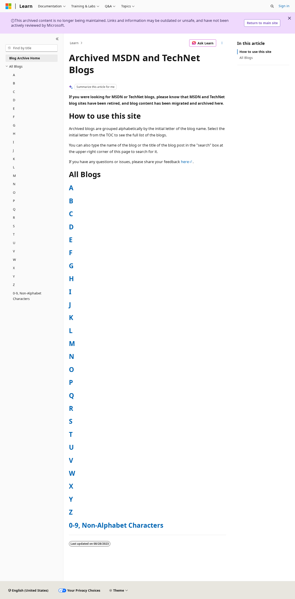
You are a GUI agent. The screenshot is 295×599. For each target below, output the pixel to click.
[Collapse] (57, 39)
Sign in (284, 6)
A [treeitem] (14, 75)
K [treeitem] (14, 159)
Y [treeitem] (14, 276)
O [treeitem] (14, 192)
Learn (74, 43)
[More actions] (222, 43)
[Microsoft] (9, 6)
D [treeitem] (14, 100)
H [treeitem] (14, 133)
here (185, 161)
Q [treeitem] (14, 209)
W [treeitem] (14, 259)
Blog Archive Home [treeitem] (24, 58)
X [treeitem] (14, 268)
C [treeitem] (14, 91)
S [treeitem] (14, 226)
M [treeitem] (14, 175)
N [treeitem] (14, 184)
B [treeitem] (14, 83)
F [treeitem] (14, 117)
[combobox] (32, 48)
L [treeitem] (14, 167)
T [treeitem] (14, 234)
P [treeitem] (14, 201)
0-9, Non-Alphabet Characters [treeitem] (27, 296)
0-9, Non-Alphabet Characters (116, 525)
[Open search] (272, 6)
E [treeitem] (14, 108)
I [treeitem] (13, 142)
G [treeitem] (14, 125)
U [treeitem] (14, 243)
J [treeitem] (13, 150)
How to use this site (255, 51)
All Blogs (246, 57)
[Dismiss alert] (289, 18)
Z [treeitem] (14, 284)
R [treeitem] (14, 217)
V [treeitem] (14, 251)
